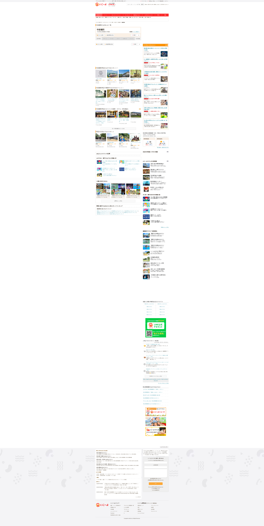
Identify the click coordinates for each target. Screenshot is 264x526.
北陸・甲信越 (125, 17)
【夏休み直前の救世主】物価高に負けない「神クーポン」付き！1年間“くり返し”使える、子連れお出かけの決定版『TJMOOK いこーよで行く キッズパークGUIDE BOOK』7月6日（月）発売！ (121, 488)
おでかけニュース (148, 15)
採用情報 (139, 511)
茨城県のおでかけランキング (118, 211)
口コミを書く (101, 35)
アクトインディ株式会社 (151, 503)
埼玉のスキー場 (107, 468)
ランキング (127, 15)
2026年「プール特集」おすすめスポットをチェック (127, 474)
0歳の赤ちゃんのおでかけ (149, 303)
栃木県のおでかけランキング (131, 211)
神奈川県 (156, 380)
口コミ (118, 38)
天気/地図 (138, 38)
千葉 (113, 17)
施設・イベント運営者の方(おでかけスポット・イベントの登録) (115, 479)
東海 (118, 17)
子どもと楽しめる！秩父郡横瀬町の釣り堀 (152, 400)
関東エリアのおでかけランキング (104, 211)
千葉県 (162, 379)
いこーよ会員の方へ (155, 490)
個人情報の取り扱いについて (155, 478)
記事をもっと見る (118, 200)
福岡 (150, 17)
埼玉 (115, 17)
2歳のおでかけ (149, 306)
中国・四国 (141, 17)
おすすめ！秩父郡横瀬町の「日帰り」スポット (153, 389)
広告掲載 (112, 509)
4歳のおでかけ (149, 309)
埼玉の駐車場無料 (117, 460)
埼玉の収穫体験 (122, 457)
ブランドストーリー (154, 505)
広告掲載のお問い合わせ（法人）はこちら (156, 480)
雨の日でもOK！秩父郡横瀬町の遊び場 (151, 395)
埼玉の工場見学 (99, 457)
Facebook (112, 513)
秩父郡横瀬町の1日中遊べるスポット (151, 398)
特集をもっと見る (165, 227)
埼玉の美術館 (130, 465)
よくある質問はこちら (156, 488)
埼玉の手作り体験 (106, 457)
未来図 (152, 507)
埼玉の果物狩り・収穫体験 (101, 470)
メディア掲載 (126, 511)
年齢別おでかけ (136, 15)
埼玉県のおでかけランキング (116, 212)
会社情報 (152, 509)
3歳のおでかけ (162, 306)
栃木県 (151, 379)
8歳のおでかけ (149, 314)
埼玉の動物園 (104, 454)
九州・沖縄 (147, 17)
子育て (158, 15)
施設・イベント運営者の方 (115, 505)
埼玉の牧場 (123, 454)
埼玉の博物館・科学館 (123, 465)
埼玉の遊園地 (98, 454)
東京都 (166, 379)
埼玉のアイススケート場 (115, 468)
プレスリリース (154, 511)
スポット (99, 15)
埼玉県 (158, 379)
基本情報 (99, 38)
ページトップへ (165, 447)
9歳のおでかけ (162, 314)
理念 (138, 507)
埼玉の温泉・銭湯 (99, 468)
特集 (165, 15)
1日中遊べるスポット (165, 4)
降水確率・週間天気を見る (163, 147)
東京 (108, 17)
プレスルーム (126, 509)
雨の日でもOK (150, 4)
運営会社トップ (140, 505)
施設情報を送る (110, 35)
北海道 (102, 17)
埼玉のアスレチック (125, 460)
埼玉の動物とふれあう (114, 457)
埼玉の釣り (118, 454)
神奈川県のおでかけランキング (117, 213)
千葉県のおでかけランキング (130, 212)
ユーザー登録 (98, 479)
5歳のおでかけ (162, 309)
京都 (134, 17)
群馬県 (154, 379)
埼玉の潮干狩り (123, 468)
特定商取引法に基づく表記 (115, 515)
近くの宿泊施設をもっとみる (118, 128)
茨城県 (147, 379)
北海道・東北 (98, 17)
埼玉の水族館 (136, 465)
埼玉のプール (128, 454)
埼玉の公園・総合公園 (133, 460)
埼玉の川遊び (98, 462)
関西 (130, 17)
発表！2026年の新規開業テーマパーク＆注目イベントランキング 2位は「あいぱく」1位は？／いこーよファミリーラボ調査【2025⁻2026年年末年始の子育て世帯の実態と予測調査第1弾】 (121, 493)
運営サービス (140, 509)
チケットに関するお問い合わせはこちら (155, 486)
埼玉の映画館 (115, 465)
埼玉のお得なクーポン (100, 460)
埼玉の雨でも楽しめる (100, 465)
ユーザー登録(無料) (159, 1)
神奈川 (110, 17)
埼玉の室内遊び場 (109, 465)
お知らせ (125, 38)
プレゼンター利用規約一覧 (129, 505)
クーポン (112, 38)
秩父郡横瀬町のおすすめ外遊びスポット (152, 403)
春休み (146, 4)
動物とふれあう (157, 4)
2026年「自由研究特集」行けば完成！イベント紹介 (106, 475)
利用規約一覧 (113, 507)
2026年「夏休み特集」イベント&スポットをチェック (106, 474)
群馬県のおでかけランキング (103, 212)
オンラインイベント (116, 15)
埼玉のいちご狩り (130, 468)
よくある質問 (126, 507)
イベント (106, 15)
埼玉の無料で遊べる (109, 460)
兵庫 (137, 17)
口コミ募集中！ (136, 31)
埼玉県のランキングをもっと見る (156, 376)
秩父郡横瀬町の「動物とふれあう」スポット (152, 392)
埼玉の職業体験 (129, 457)
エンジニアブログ (141, 513)
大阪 (132, 17)
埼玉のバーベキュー (111, 454)
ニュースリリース (114, 511)
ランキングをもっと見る (163, 383)
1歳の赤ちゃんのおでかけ (162, 303)
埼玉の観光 (134, 454)
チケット (105, 38)
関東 (106, 17)
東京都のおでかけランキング (103, 213)
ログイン (166, 1)
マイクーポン (144, 1)
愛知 (120, 17)
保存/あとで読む (152, 1)
